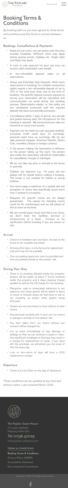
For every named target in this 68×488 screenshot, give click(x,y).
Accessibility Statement (20, 462)
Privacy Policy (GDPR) (20, 458)
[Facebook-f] (30, 484)
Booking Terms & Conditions (23, 453)
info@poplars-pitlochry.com (23, 441)
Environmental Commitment (23, 467)
